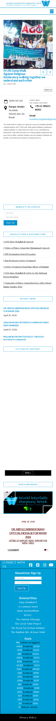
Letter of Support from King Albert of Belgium (27, 266)
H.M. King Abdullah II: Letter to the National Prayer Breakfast (25, 275)
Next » (28, 472)
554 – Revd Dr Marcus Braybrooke (23, 404)
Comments (13, 550)
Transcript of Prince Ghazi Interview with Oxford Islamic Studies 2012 (27, 285)
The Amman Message (28, 619)
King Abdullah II (28, 602)
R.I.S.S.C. (28, 615)
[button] (52, 11)
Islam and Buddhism (28, 610)
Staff (11, 383)
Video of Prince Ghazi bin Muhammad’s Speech (27, 248)
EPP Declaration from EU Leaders (20, 254)
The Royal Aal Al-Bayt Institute (28, 627)
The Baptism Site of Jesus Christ (28, 632)
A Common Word (28, 606)
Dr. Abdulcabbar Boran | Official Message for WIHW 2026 (28, 533)
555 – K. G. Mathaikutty (24, 366)
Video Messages (28, 484)
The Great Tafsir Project (28, 623)
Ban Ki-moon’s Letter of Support (20, 260)
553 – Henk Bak (19, 439)
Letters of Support (28, 349)
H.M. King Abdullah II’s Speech (19, 241)
